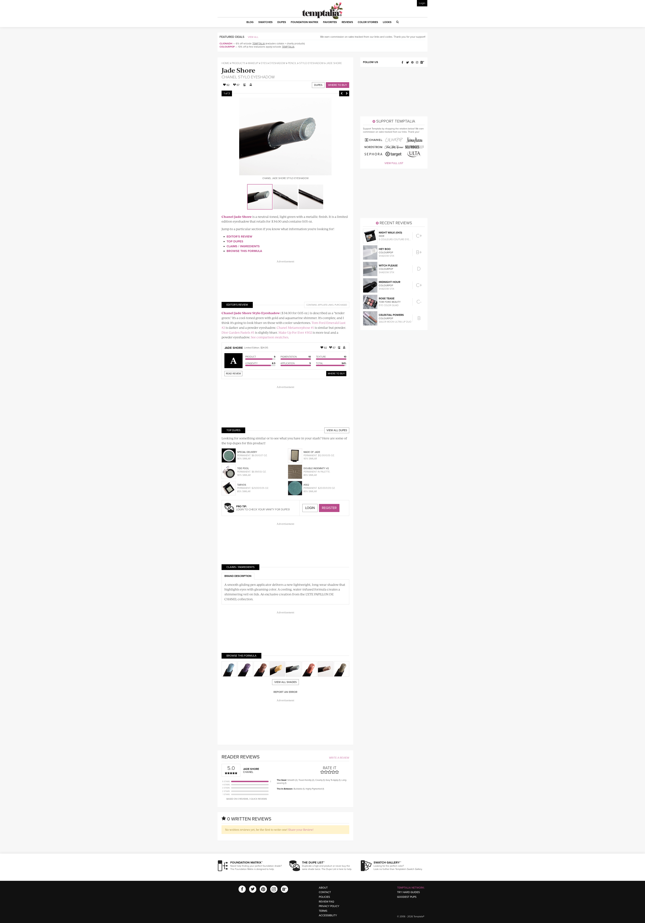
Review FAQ (326, 901)
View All (253, 36)
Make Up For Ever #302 (295, 332)
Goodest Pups (406, 897)
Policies (324, 897)
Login (422, 3)
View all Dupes (337, 430)
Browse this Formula (244, 251)
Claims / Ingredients (243, 246)
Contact (325, 892)
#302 (306, 484)
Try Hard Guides (408, 892)
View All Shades (285, 682)
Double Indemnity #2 (316, 468)
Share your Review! (300, 830)
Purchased (341, 305)
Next (346, 93)
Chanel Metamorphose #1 (295, 327)
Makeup (253, 63)
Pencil (292, 63)
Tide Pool (243, 468)
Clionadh (226, 43)
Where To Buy (336, 373)
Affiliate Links (326, 305)
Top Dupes (235, 241)
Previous (341, 93)
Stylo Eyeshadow (311, 63)
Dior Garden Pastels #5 (238, 332)
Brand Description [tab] (237, 576)
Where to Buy (337, 85)
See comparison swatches (269, 337)
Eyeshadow (277, 63)
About (323, 887)
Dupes (318, 85)
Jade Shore (238, 69)
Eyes (264, 63)
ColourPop (227, 46)
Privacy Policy (329, 906)
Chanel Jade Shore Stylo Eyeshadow (251, 313)
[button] (250, 22)
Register (329, 508)
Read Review (233, 373)
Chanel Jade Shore (237, 216)
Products (238, 63)
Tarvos (241, 484)
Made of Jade (312, 452)
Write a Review (339, 757)
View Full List (393, 163)
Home (225, 63)
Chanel (229, 77)
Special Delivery (247, 452)
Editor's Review (239, 236)
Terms (323, 911)
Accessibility (328, 915)
